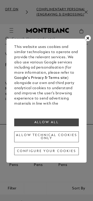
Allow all (46, 122)
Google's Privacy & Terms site (40, 78)
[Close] (88, 38)
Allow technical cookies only (46, 137)
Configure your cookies (46, 151)
